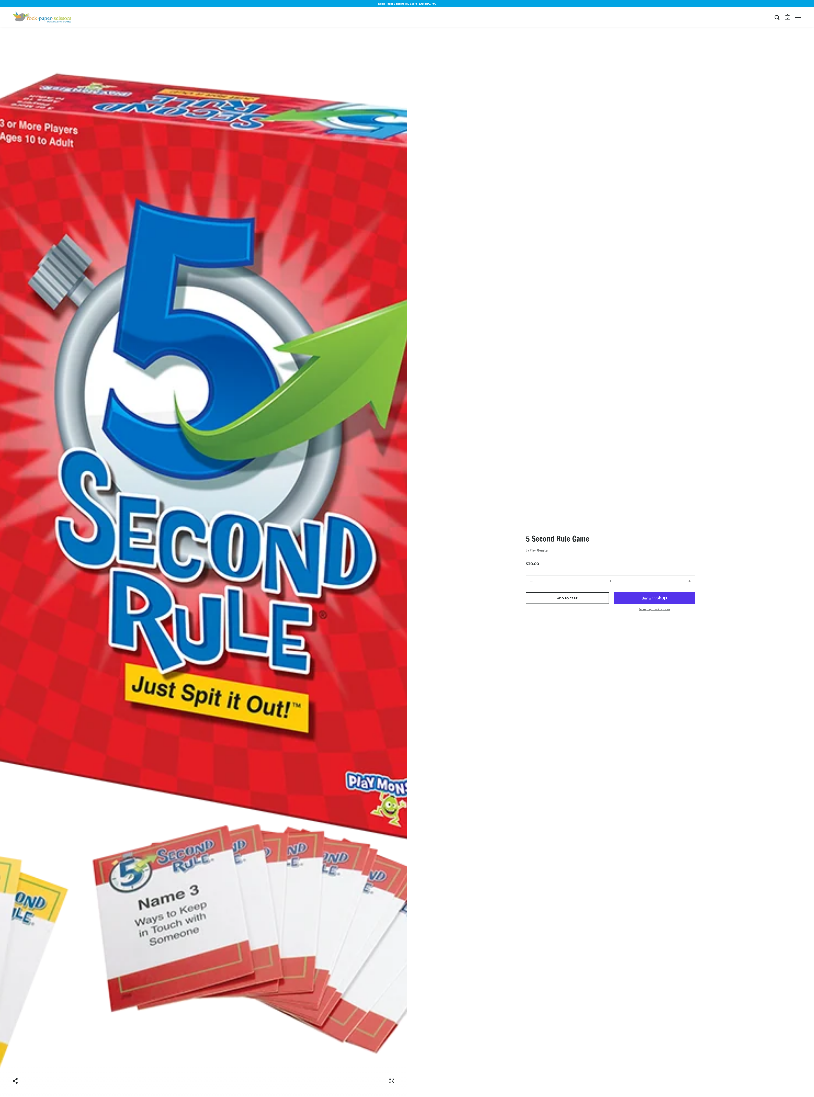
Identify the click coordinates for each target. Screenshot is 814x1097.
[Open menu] (798, 17)
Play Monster (539, 550)
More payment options (654, 609)
